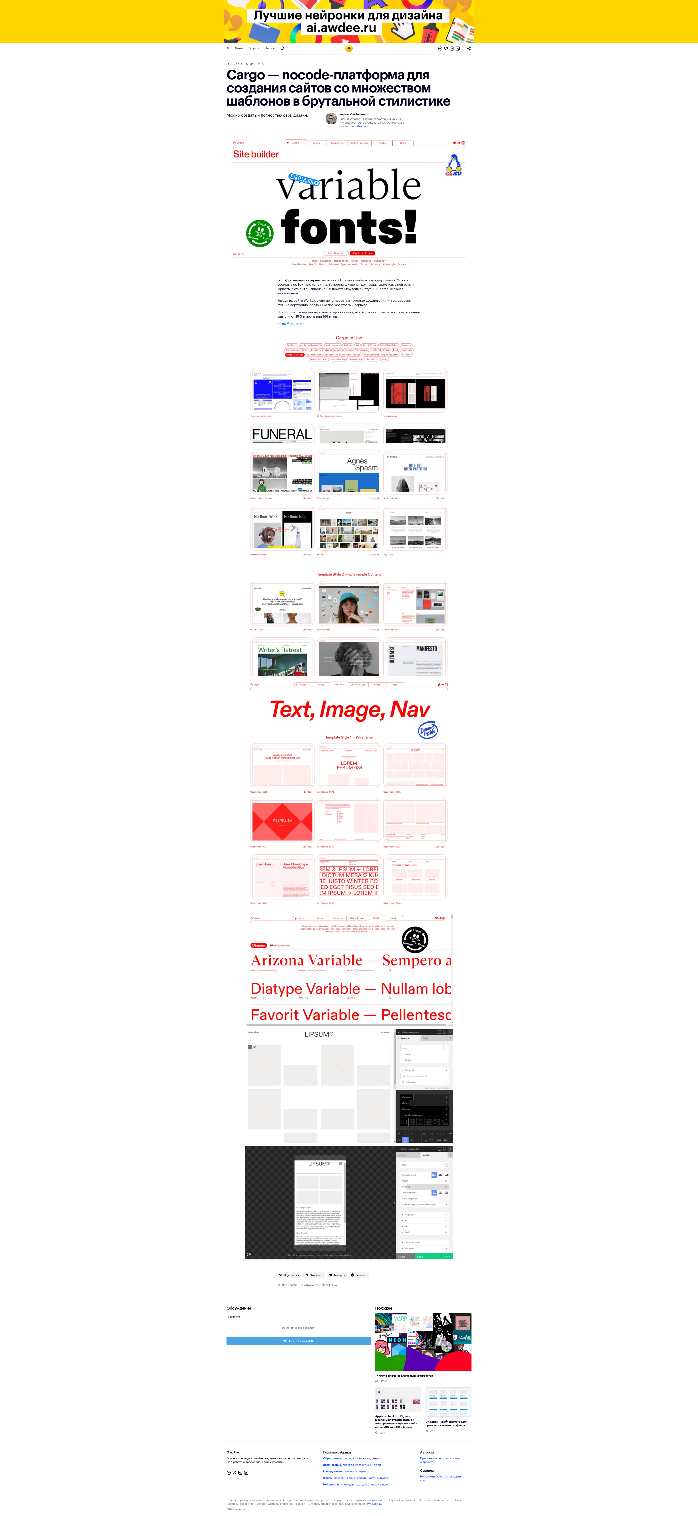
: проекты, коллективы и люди (352, 1465)
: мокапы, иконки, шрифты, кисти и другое (356, 1478)
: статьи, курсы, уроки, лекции (352, 1458)
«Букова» (363, 126)
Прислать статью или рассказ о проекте (439, 1460)
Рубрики (254, 48)
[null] (289, 1275)
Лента (239, 48)
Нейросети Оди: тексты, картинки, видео (443, 1478)
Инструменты (310, 1285)
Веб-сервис (290, 1285)
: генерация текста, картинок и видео (355, 1484)
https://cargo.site (290, 323)
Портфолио (329, 1285)
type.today (374, 1504)
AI (227, 48)
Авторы (270, 48)
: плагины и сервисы (346, 1471)
